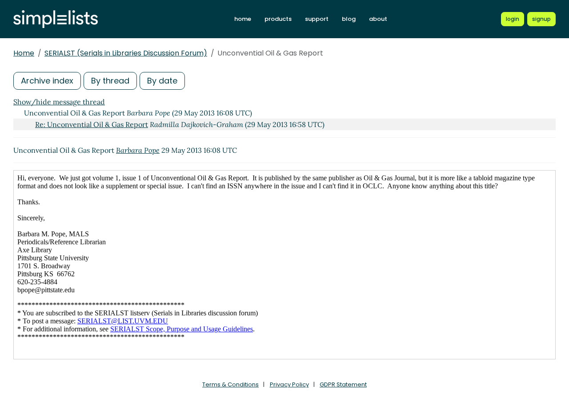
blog (349, 19)
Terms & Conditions (230, 384)
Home (23, 53)
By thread (110, 80)
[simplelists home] (55, 19)
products (278, 19)
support (317, 19)
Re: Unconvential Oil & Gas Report (91, 124)
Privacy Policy (289, 384)
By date (162, 80)
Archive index (47, 80)
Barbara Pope (138, 150)
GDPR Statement (343, 384)
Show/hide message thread (59, 101)
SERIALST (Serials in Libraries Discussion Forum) (125, 53)
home (242, 19)
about (378, 19)
